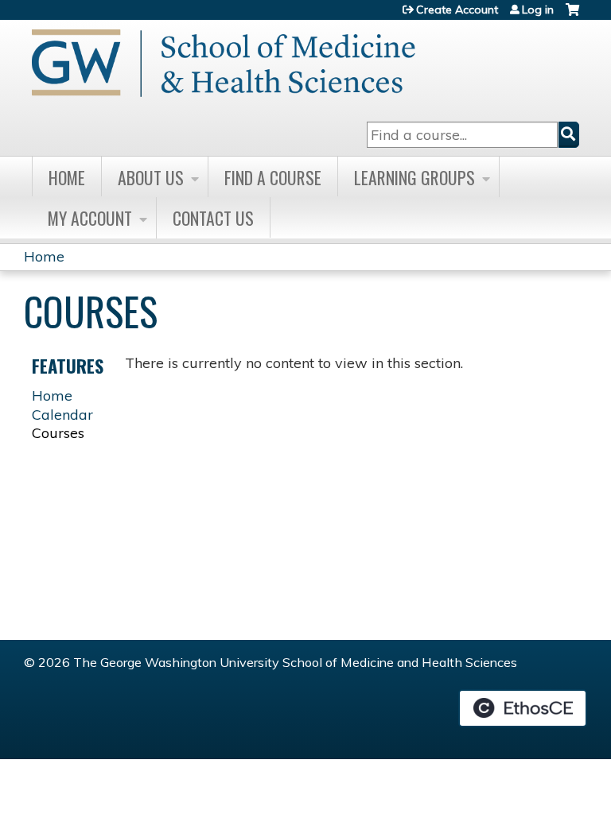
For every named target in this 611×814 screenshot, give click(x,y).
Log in (538, 9)
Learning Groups (414, 177)
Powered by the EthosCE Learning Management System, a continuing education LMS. (522, 708)
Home (67, 177)
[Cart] (572, 15)
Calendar (62, 414)
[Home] (223, 63)
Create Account (457, 9)
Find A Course (272, 177)
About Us (151, 177)
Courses (58, 433)
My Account (90, 218)
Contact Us (213, 218)
